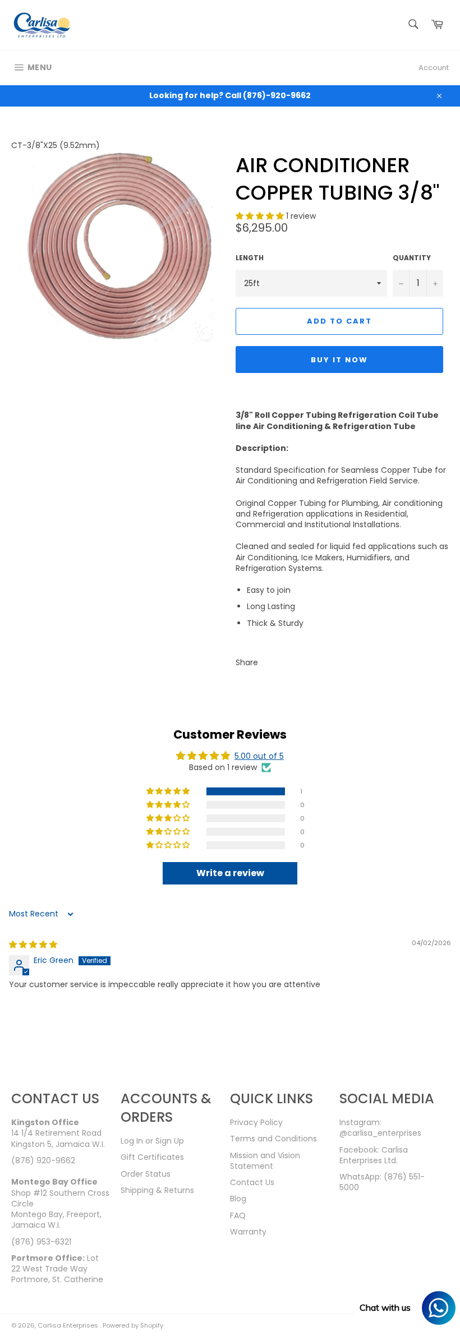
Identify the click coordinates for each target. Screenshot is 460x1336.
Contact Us (252, 1182)
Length (250, 258)
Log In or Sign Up (152, 1140)
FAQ (238, 1215)
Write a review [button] (230, 873)
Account (433, 67)
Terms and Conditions (273, 1138)
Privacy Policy (256, 1122)
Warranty (248, 1231)
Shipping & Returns (157, 1190)
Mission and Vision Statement (265, 1161)
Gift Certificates (152, 1157)
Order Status (146, 1174)
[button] (261, 216)
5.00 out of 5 (259, 756)
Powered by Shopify (133, 1325)
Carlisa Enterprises (69, 1325)
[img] (33, 944)
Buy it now (339, 359)
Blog (238, 1198)
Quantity (412, 258)
